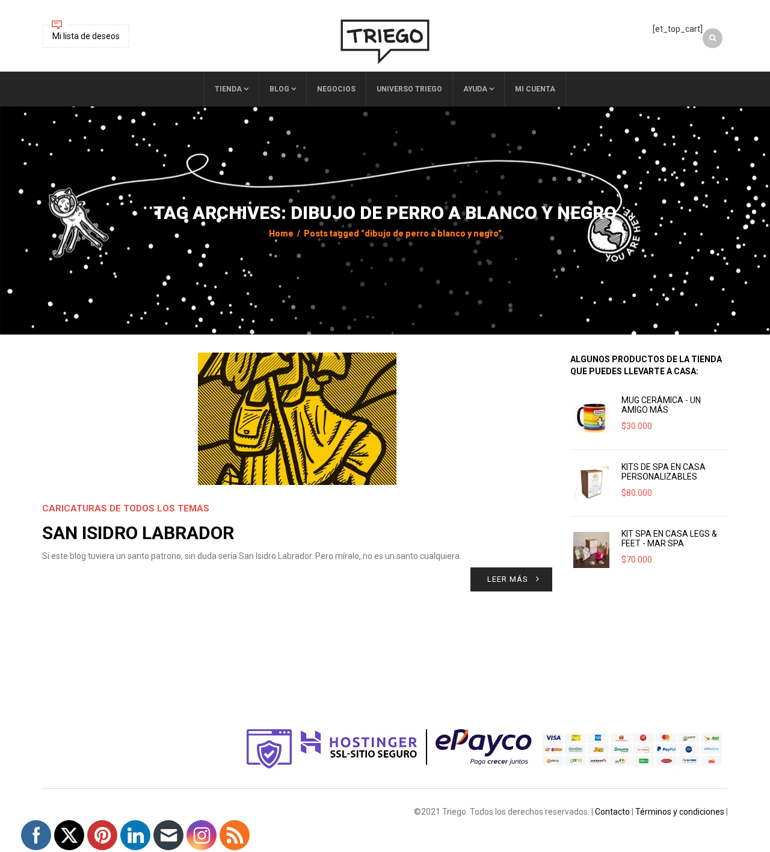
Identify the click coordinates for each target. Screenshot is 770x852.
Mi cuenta (535, 89)
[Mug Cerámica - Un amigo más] (591, 416)
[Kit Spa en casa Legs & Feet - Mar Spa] (591, 550)
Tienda (228, 89)
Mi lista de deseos (86, 36)
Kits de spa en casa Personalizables (663, 471)
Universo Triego (409, 89)
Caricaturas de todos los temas (125, 508)
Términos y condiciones (679, 811)
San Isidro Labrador (138, 532)
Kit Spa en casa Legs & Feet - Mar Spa (669, 538)
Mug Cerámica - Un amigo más (661, 405)
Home (281, 233)
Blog (279, 89)
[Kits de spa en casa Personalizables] (591, 483)
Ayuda (475, 89)
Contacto (612, 811)
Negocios (336, 89)
